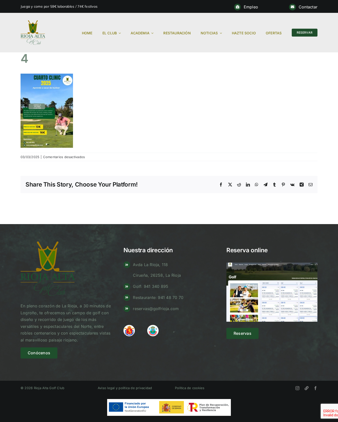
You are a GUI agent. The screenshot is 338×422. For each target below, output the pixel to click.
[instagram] (297, 388)
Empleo (251, 6)
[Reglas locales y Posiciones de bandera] (307, 388)
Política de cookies (190, 388)
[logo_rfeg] (129, 326)
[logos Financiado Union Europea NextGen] (169, 401)
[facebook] (315, 388)
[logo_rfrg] (153, 326)
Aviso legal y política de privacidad (125, 388)
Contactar (308, 6)
